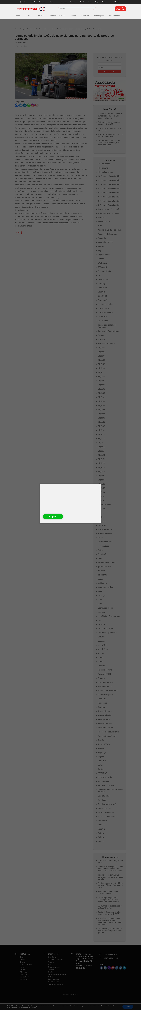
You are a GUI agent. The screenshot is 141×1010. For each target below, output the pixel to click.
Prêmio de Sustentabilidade (110, 2)
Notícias (41, 16)
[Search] (94, 9)
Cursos (73, 16)
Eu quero (53, 516)
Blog (96, 2)
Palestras (85, 16)
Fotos (90, 2)
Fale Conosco (114, 16)
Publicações (99, 16)
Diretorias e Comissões (39, 2)
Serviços (29, 16)
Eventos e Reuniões (57, 16)
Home (18, 16)
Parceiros (53, 2)
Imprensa (73, 2)
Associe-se (63, 2)
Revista (82, 2)
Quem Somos (24, 2)
